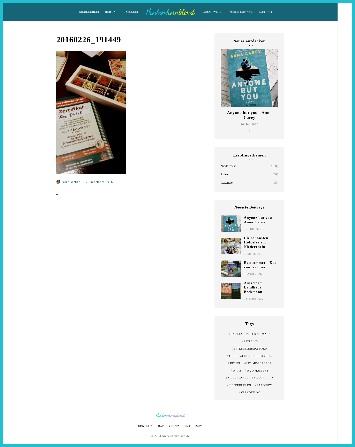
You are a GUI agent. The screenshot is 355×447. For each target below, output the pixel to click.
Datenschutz (168, 426)
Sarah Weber (213, 11)
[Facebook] (344, 228)
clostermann (258, 334)
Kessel (234, 363)
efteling (250, 341)
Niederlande (237, 377)
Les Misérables (257, 363)
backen (236, 334)
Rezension (130, 11)
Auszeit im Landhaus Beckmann (253, 287)
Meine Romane (241, 11)
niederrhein (263, 377)
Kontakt (266, 11)
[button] (245, 131)
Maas (236, 370)
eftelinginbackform (250, 348)
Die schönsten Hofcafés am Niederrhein (256, 242)
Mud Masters (256, 370)
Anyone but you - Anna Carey (259, 219)
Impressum (194, 426)
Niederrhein (89, 11)
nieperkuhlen (239, 385)
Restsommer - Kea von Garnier (260, 265)
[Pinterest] (344, 213)
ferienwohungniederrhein (249, 356)
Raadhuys (264, 385)
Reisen (110, 11)
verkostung (249, 392)
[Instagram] (344, 221)
